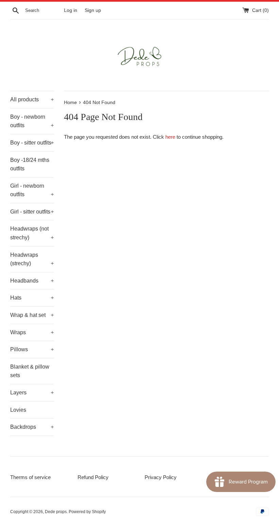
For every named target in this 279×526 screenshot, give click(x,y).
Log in (70, 10)
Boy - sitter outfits (32, 143)
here (170, 137)
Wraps (32, 332)
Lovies (18, 410)
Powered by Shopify (87, 511)
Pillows (32, 349)
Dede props (56, 511)
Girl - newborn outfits (32, 190)
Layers (32, 392)
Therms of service (30, 477)
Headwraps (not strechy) (32, 233)
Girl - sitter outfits (32, 212)
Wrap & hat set (32, 315)
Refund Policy (93, 477)
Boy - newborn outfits (32, 121)
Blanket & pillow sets (29, 371)
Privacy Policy (161, 477)
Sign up (93, 10)
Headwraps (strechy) (32, 259)
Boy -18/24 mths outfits (29, 164)
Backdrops (32, 427)
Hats (32, 298)
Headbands (32, 281)
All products (32, 99)
